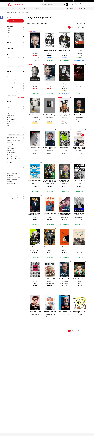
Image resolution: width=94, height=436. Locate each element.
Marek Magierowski (79, 117)
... (75, 27)
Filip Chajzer (34, 150)
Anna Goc (68, 314)
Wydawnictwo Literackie (35, 250)
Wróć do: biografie (16, 21)
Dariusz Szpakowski (32, 216)
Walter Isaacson (35, 52)
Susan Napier (35, 183)
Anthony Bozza (66, 52)
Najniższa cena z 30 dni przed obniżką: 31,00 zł (79, 90)
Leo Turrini (82, 52)
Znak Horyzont (64, 119)
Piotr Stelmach (31, 248)
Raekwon (61, 52)
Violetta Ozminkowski (64, 216)
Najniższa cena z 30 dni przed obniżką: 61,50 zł (35, 90)
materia (49, 119)
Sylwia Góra (64, 248)
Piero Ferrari (77, 52)
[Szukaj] (67, 4)
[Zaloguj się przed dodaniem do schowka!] (41, 31)
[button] (64, 5)
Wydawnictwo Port (79, 119)
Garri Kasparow (79, 84)
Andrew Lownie (79, 150)
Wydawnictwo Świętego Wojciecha (79, 317)
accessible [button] (1, 17)
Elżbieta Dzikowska (79, 248)
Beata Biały (64, 150)
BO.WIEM (34, 184)
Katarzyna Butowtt (77, 216)
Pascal (79, 250)
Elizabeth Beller (64, 84)
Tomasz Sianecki (64, 281)
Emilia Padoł (33, 314)
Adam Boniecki (62, 314)
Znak (50, 217)
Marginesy (79, 184)
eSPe (64, 184)
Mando (79, 152)
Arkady (79, 283)
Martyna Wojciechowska (49, 150)
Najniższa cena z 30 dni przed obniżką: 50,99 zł (35, 57)
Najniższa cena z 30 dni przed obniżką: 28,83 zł (64, 123)
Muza (64, 86)
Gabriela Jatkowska (48, 314)
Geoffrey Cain (49, 52)
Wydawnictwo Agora (50, 152)
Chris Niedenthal (79, 183)
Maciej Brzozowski (49, 248)
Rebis (64, 152)
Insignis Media (35, 53)
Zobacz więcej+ (21, 97)
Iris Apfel (79, 281)
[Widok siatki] (28, 23)
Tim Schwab (49, 84)
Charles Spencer (35, 117)
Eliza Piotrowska (79, 314)
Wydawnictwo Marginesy (35, 119)
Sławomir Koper (50, 281)
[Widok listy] (29, 23)
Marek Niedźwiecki (37, 248)
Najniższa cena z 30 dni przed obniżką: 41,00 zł (49, 90)
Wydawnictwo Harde (50, 283)
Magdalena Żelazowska (49, 183)
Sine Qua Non (49, 53)
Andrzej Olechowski (48, 216)
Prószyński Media (64, 217)
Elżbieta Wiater (64, 183)
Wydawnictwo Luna (35, 152)
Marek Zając (64, 117)
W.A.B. (35, 316)
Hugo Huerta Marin (49, 117)
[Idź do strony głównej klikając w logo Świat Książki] (15, 4)
